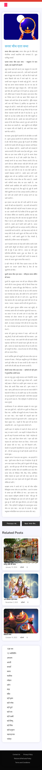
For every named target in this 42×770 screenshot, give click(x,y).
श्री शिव (10, 725)
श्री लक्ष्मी (10, 716)
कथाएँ (9, 667)
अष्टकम (9, 658)
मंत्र (8, 689)
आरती (9, 662)
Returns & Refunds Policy (22, 758)
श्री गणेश (10, 703)
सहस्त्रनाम (11, 734)
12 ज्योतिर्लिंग (11, 653)
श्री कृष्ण (10, 698)
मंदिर (8, 694)
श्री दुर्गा (9, 707)
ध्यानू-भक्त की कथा (10, 564)
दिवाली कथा (7, 634)
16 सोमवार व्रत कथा (10, 599)
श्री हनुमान (11, 730)
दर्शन (8, 685)
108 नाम (10, 649)
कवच (9, 671)
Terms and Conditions (22, 762)
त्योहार (9, 680)
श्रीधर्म (22, 567)
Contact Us (16, 754)
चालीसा (9, 676)
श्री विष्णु (10, 721)
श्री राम (9, 712)
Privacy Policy (28, 754)
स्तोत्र (9, 739)
